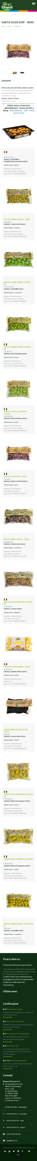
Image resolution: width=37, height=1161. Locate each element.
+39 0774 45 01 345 (13, 1134)
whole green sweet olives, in (17, 283)
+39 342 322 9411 (11, 1107)
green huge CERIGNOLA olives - (18, 860)
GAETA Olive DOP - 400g (15, 476)
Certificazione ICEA (13, 1046)
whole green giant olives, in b (18, 925)
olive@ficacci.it (11, 1140)
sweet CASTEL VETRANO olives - (15, 413)
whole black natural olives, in (18, 603)
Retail (3, 26)
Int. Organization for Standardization (18, 1034)
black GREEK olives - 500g (16, 539)
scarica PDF (8, 1017)
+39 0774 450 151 (12, 1127)
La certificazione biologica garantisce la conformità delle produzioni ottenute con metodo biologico (17, 1051)
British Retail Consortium (15, 1009)
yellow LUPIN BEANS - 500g (17, 667)
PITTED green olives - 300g (17, 219)
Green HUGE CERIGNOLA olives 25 (18, 795)
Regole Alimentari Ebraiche (18, 1060)
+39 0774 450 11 (12, 1114)
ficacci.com (31, 1148)
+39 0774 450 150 (12, 1120)
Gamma (9, 26)
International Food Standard (15, 1021)
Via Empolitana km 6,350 (14, 1084)
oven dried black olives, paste (16, 731)
